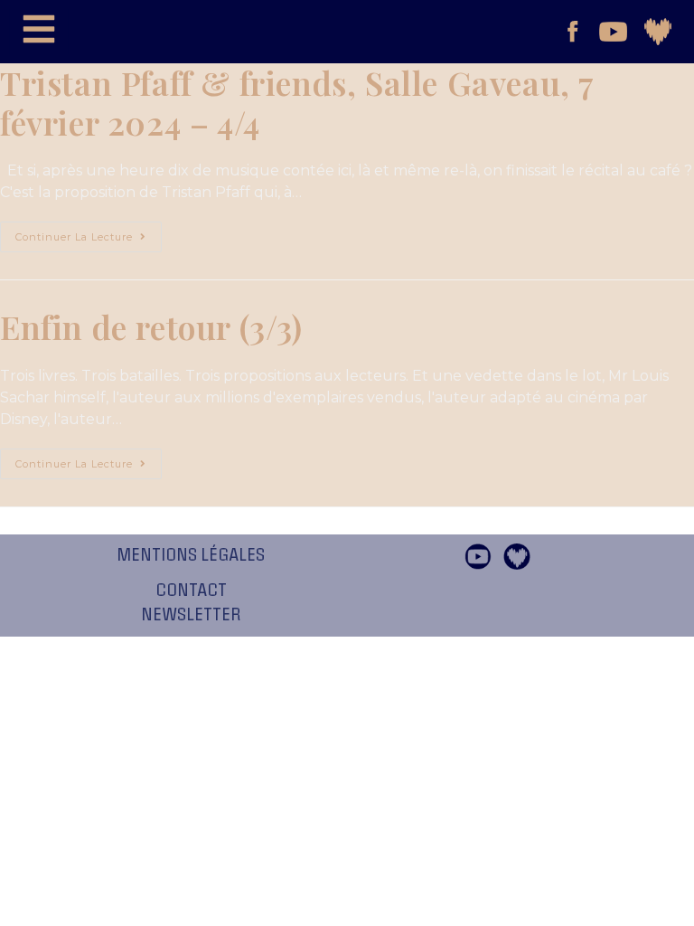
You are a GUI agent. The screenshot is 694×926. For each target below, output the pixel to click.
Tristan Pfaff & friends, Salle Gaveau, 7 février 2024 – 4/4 (297, 102)
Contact (191, 590)
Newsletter (191, 615)
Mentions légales (191, 555)
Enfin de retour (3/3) (151, 326)
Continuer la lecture (88, 232)
